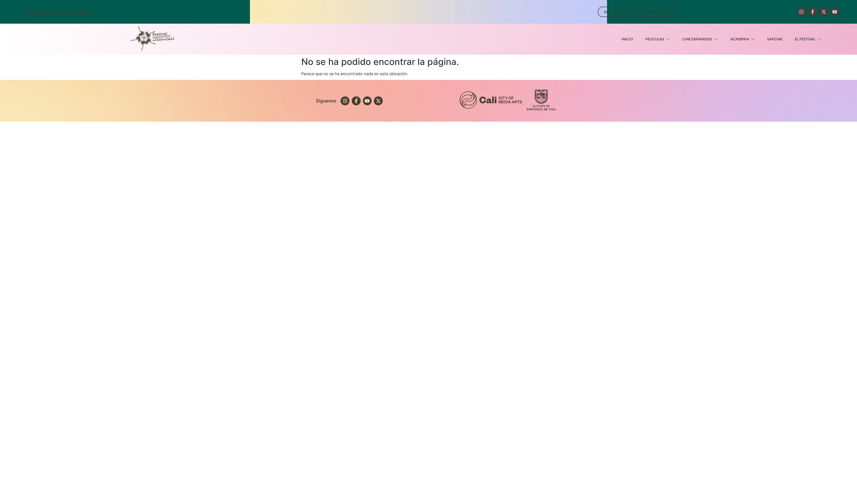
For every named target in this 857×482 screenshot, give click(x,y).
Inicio (627, 39)
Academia (739, 39)
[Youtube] (834, 11)
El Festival (805, 39)
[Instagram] (801, 11)
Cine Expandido (697, 39)
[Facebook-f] (812, 11)
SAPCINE (774, 39)
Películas (654, 39)
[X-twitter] (823, 11)
